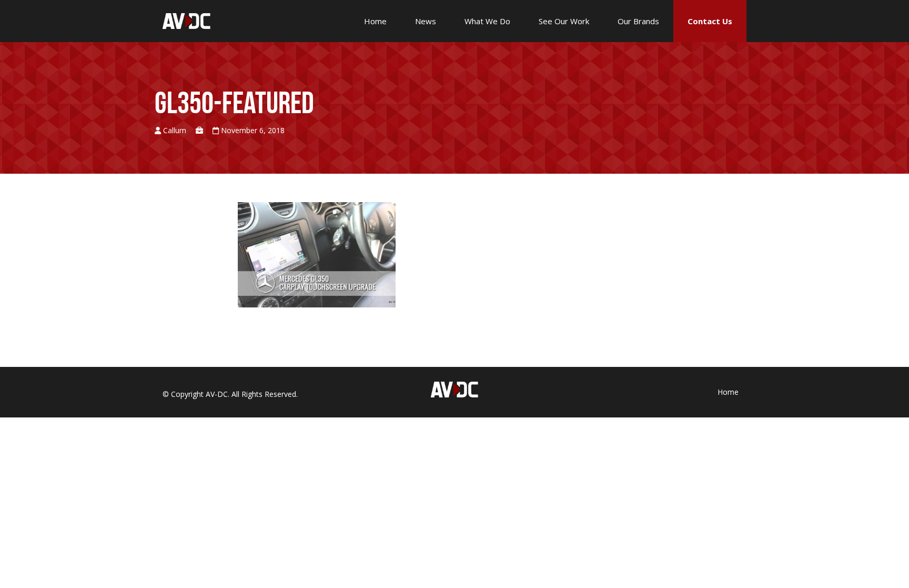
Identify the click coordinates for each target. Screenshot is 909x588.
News (425, 21)
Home (375, 21)
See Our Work (564, 21)
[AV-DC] (186, 20)
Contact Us (710, 21)
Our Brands (638, 21)
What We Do (487, 21)
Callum (174, 130)
